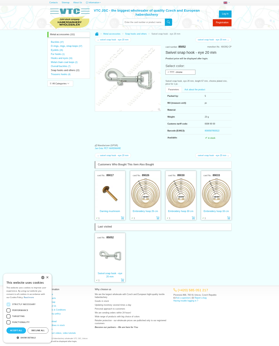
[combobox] (144, 22)
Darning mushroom (110, 211)
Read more (29, 297)
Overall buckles (60, 66)
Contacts (53, 2)
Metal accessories (62, 34)
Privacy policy (54, 313)
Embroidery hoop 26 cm (145, 211)
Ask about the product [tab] (195, 89)
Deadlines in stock (56, 325)
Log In (225, 13)
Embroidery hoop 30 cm (180, 211)
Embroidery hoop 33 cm (216, 211)
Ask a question (183, 298)
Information (93, 2)
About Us (77, 2)
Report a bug (201, 298)
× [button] (47, 277)
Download (52, 321)
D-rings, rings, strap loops (66, 46)
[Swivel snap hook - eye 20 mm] (110, 255)
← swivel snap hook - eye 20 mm (113, 39)
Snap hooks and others (65, 70)
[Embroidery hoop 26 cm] (145, 193)
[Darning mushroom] (110, 193)
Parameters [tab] (173, 89)
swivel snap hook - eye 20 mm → (213, 39)
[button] (27, 338)
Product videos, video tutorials (61, 333)
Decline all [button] (38, 330)
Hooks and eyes (61, 58)
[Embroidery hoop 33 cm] (216, 193)
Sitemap (65, 2)
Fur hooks (58, 54)
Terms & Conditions (56, 310)
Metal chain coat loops (64, 62)
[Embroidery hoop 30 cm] (181, 193)
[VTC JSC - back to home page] (69, 18)
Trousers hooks (60, 74)
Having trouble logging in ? (185, 301)
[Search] (168, 22)
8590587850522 (212, 130)
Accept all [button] (16, 330)
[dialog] (27, 308)
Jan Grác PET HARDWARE (108, 148)
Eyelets (57, 50)
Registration (222, 22)
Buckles (57, 42)
